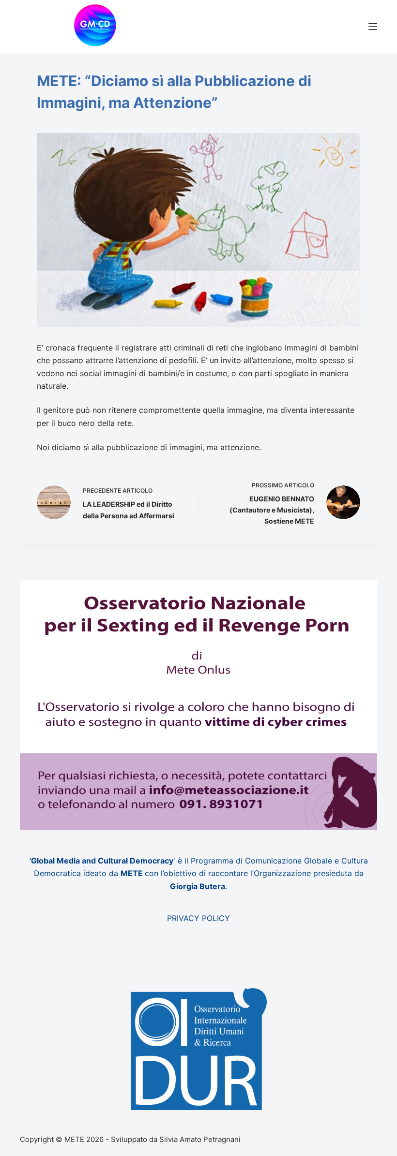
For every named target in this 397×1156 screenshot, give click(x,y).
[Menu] (372, 26)
